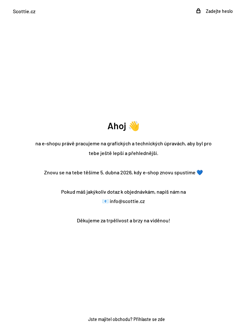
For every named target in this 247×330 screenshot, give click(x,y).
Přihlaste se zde (149, 319)
